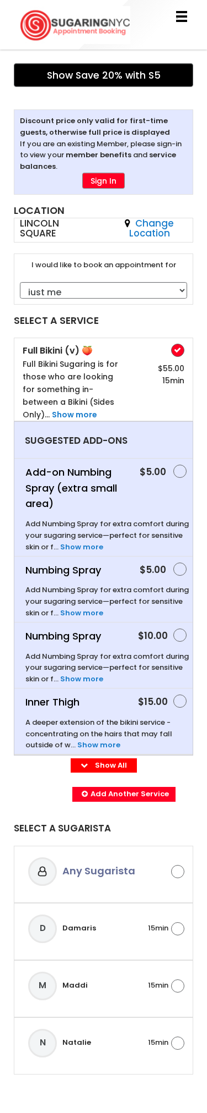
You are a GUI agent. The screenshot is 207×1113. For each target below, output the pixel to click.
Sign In (103, 180)
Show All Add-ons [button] (107, 770)
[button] (124, 794)
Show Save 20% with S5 (104, 75)
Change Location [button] (151, 228)
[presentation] (103, 832)
